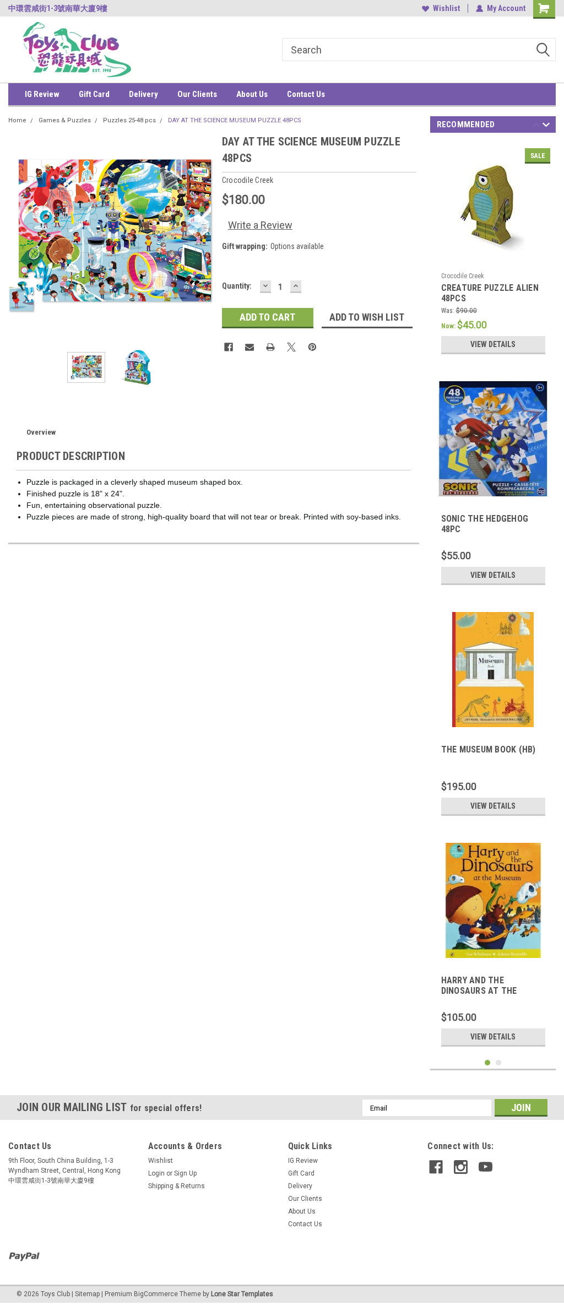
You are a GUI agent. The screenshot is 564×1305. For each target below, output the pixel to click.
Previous (19, 235)
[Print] (270, 347)
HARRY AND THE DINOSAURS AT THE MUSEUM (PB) (479, 986)
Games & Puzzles (65, 120)
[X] (291, 347)
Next (203, 235)
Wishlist (446, 8)
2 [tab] (499, 1063)
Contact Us (306, 94)
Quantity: (237, 285)
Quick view (493, 258)
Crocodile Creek (462, 276)
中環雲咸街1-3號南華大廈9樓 (57, 8)
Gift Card (94, 94)
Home (17, 120)
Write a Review (260, 225)
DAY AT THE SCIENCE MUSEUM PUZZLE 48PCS (234, 120)
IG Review (42, 94)
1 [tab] (488, 1063)
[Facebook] (228, 347)
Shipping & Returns (176, 1186)
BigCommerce (156, 1294)
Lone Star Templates (242, 1294)
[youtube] (485, 1167)
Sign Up (185, 1173)
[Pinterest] (312, 347)
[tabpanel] (493, 251)
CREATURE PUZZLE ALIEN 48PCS (490, 293)
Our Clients (197, 94)
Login (156, 1173)
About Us (252, 94)
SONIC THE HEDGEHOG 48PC (485, 523)
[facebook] (436, 1167)
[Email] (249, 347)
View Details (493, 344)
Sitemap (87, 1294)
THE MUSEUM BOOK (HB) (488, 749)
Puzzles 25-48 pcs (129, 120)
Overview (41, 432)
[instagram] (461, 1167)
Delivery (143, 94)
